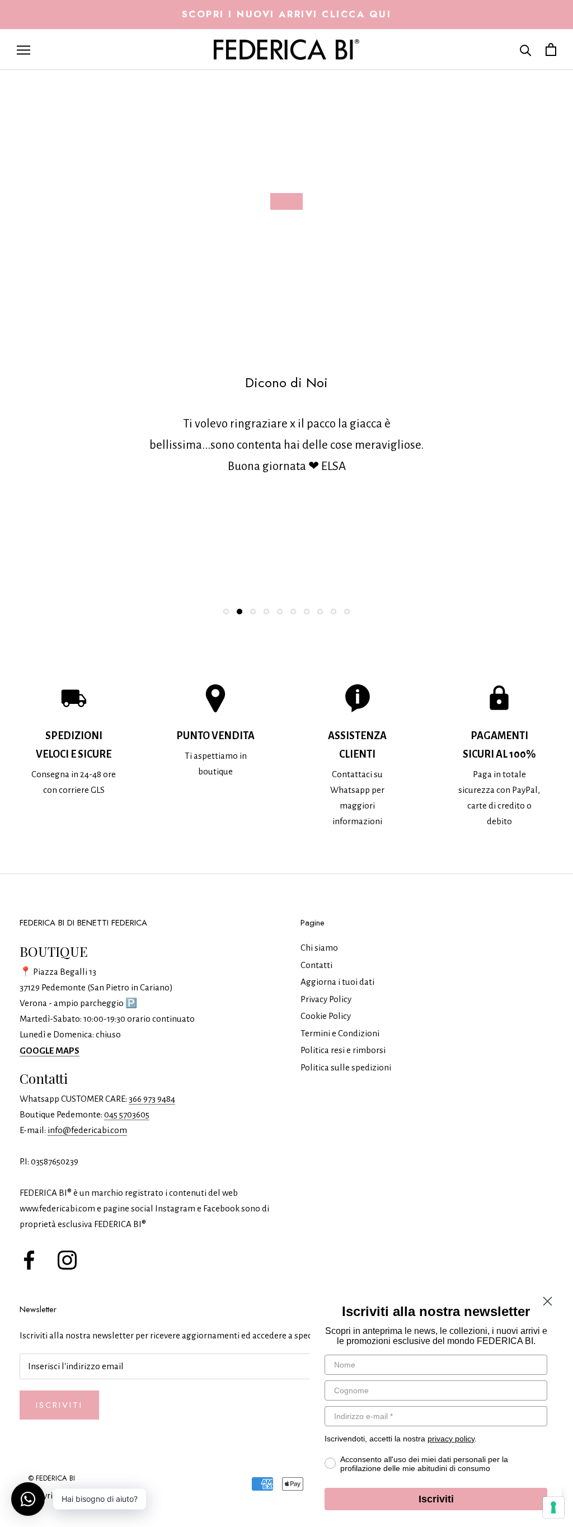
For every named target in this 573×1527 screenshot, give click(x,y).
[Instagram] (67, 1259)
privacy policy (451, 1438)
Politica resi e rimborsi (343, 1050)
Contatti (316, 965)
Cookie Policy (325, 1016)
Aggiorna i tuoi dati (337, 981)
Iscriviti (59, 1405)
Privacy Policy (325, 999)
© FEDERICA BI (51, 1478)
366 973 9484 (152, 1098)
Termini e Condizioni (339, 1033)
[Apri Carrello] (551, 49)
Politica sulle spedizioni (345, 1067)
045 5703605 (126, 1114)
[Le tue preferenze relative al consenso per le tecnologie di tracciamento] (553, 1507)
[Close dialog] (547, 1301)
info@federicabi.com (87, 1130)
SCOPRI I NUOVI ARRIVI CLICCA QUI (287, 14)
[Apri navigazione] (23, 49)
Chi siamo (319, 947)
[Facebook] (29, 1259)
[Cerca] (526, 49)
